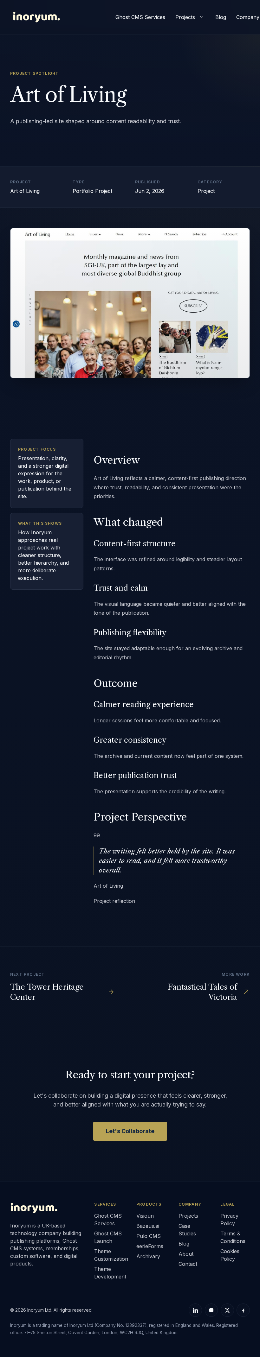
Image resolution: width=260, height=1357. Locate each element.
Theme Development (109, 1273)
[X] (227, 1310)
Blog (220, 17)
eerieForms (149, 1246)
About (186, 1254)
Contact (188, 1264)
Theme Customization (109, 1255)
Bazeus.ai (147, 1226)
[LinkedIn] (195, 1310)
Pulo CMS (148, 1236)
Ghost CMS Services (140, 17)
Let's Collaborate (130, 1131)
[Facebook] (243, 1310)
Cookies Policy (229, 1255)
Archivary (148, 1256)
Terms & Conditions (232, 1237)
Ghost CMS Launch (108, 1237)
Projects (185, 17)
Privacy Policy (229, 1220)
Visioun (145, 1216)
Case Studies (187, 1230)
